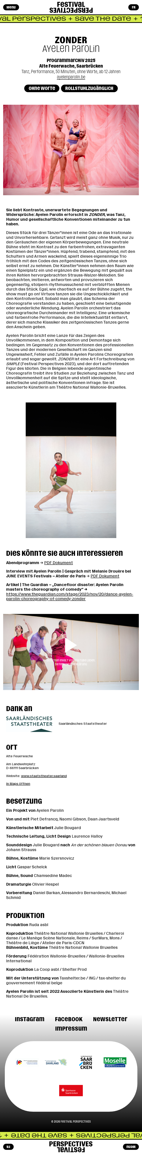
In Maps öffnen (18, 784)
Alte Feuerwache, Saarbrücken (71, 66)
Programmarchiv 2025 (71, 60)
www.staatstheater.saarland (44, 776)
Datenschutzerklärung (71, 664)
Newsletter (110, 1019)
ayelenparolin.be (71, 77)
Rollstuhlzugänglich (89, 88)
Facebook (68, 1019)
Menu (11, 7)
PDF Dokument (58, 563)
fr (134, 7)
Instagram (29, 1019)
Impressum (71, 1028)
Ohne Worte (42, 88)
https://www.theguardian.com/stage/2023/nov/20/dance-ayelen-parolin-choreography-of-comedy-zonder (69, 596)
